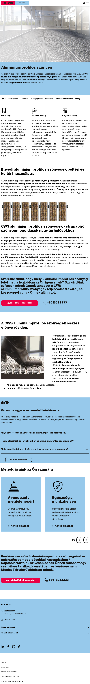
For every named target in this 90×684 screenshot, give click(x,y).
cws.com (4, 662)
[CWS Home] (15, 2)
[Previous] (79, 540)
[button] (87, 3)
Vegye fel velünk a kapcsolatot (20, 580)
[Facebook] (8, 646)
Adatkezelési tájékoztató (9, 672)
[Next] (86, 540)
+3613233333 (9, 611)
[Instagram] (13, 646)
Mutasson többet (18, 460)
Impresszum (5, 667)
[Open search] (84, 3)
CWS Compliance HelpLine (10, 676)
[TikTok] (19, 646)
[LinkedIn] (3, 646)
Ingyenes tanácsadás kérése (20, 303)
